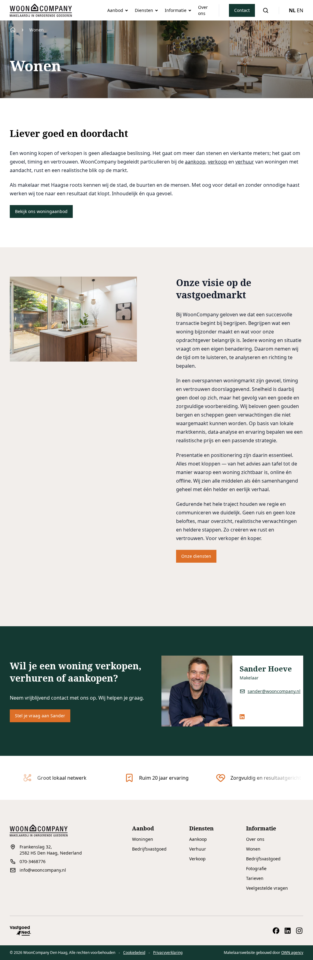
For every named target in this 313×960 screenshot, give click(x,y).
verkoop (217, 161)
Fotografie (256, 868)
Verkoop (197, 859)
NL (292, 10)
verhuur (244, 161)
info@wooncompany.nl (43, 870)
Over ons (203, 10)
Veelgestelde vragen (267, 888)
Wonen (253, 849)
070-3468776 (33, 861)
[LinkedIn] (242, 716)
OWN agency (292, 952)
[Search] (265, 10)
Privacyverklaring (167, 952)
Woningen (142, 839)
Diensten (144, 10)
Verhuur (197, 849)
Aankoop (198, 839)
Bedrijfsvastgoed (149, 849)
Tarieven (254, 878)
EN (300, 10)
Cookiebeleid (134, 952)
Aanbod (115, 10)
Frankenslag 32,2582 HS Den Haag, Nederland (51, 850)
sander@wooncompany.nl (274, 691)
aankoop (195, 161)
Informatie (175, 10)
